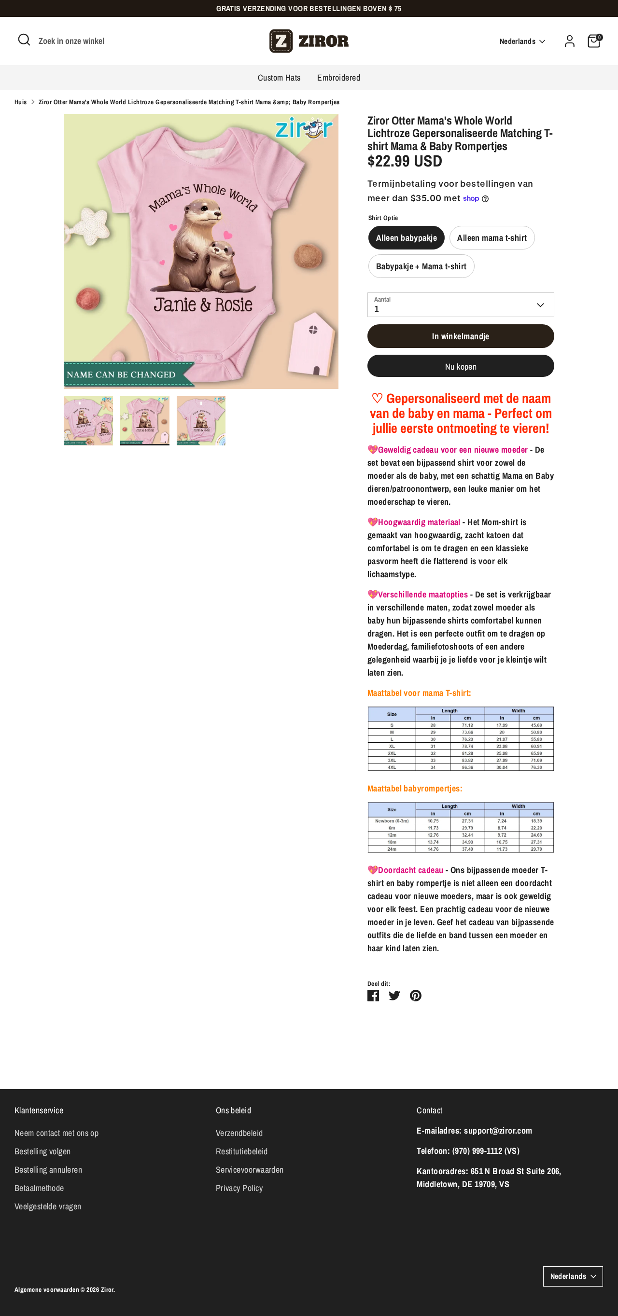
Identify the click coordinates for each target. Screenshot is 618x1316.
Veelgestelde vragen (48, 1206)
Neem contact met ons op (56, 1133)
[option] (201, 255)
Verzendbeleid (239, 1133)
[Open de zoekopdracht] (24, 39)
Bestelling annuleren (48, 1170)
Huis (20, 101)
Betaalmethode (39, 1188)
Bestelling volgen (42, 1151)
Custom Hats (279, 77)
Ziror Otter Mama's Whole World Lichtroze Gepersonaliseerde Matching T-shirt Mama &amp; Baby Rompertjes (189, 101)
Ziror (107, 1289)
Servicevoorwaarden (250, 1170)
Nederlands (518, 41)
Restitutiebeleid (242, 1151)
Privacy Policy (239, 1188)
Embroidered (338, 77)
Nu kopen (461, 366)
